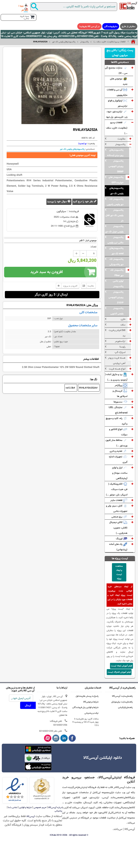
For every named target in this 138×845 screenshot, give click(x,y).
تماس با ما (12, 807)
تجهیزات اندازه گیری (118, 459)
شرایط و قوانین (25, 807)
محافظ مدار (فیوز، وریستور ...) (116, 443)
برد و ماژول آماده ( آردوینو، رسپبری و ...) (116, 377)
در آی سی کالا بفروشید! (89, 26)
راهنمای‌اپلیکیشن (125, 707)
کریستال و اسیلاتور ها (120, 393)
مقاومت (121, 139)
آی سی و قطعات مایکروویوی (117, 92)
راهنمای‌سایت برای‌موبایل (122, 702)
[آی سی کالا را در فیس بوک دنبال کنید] (72, 738)
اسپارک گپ (120, 352)
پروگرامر (119, 385)
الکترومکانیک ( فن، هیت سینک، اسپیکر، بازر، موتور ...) (116, 489)
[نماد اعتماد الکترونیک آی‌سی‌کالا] (14, 790)
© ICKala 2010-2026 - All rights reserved (69, 835)
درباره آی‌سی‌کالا (55, 807)
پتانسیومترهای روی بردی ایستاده (115, 152)
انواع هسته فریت (117, 369)
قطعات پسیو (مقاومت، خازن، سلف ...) (109, 41)
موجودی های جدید (118, 81)
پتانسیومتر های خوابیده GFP (116, 179)
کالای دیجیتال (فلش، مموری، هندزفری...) (118, 527)
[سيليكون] (128, 6)
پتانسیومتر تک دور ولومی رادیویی (115, 201)
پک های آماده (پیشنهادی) (118, 547)
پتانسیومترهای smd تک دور (116, 250)
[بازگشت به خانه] (131, 41)
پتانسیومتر (84, 41)
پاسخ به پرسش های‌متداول (87, 696)
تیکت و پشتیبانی (91, 713)
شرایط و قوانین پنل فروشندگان (85, 707)
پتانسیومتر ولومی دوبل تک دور (114, 229)
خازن (123, 319)
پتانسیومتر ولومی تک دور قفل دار (114, 215)
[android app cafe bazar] (38, 758)
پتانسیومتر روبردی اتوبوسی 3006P (116, 166)
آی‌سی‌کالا (30, 816)
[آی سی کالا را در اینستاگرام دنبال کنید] (56, 738)
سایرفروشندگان (110, 26)
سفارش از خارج (128, 26)
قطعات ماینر (116, 500)
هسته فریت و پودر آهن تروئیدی (116, 360)
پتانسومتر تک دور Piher (116, 272)
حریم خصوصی (40, 807)
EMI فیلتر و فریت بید (117, 333)
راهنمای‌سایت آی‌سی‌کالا (122, 696)
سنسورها (118, 402)
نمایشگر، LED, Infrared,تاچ (118, 410)
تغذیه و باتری (116, 451)
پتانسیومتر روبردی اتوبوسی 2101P (116, 297)
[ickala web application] (38, 749)
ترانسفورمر (120, 341)
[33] (38, 767)
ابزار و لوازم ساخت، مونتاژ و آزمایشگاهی (119, 473)
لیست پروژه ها (120, 558)
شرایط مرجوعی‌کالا (91, 702)
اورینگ (119, 539)
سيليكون (61, 211)
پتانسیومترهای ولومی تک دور (63, 41)
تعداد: (93, 247)
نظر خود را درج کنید (83, 202)
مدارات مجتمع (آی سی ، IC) (116, 70)
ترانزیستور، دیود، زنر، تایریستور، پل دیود (116, 114)
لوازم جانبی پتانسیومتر (118, 283)
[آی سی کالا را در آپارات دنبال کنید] (47, 738)
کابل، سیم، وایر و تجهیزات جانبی (116, 508)
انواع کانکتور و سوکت (118, 432)
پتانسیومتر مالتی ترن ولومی (115, 240)
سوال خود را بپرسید (57, 202)
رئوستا (122, 347)
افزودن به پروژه (70, 285)
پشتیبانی (58, 811)
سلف (122, 325)
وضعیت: (91, 143)
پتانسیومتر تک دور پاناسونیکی (116, 261)
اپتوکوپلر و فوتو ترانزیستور (117, 103)
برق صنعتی (117, 517)
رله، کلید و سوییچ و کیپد (116, 421)
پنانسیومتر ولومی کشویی (116, 311)
